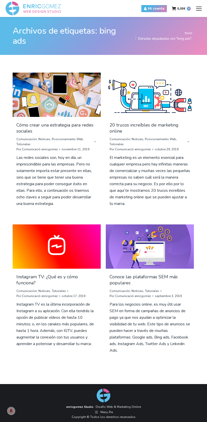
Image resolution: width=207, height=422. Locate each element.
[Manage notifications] (11, 411)
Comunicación (26, 139)
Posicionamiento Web (67, 139)
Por (37, 149)
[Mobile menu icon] (199, 9)
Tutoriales (23, 144)
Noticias (44, 139)
